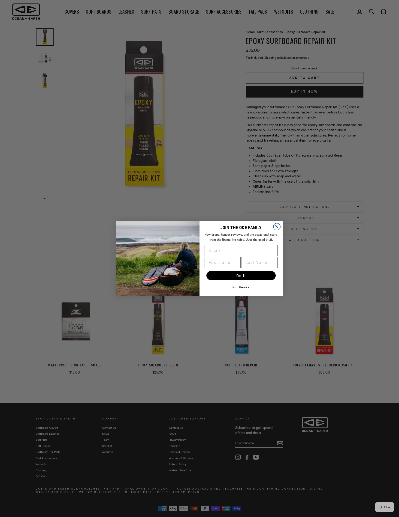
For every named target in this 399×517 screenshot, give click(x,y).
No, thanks (241, 287)
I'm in (241, 275)
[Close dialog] (276, 226)
